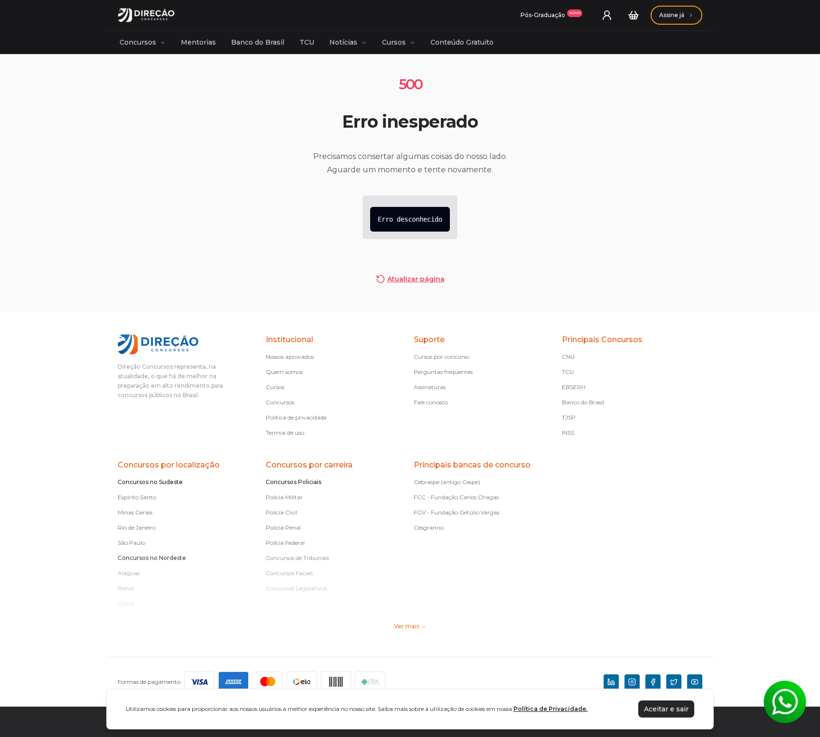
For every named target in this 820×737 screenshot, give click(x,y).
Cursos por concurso (441, 356)
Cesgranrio (429, 527)
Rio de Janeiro (137, 527)
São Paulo (131, 542)
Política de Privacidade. (550, 708)
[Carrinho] (633, 15)
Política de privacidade (296, 417)
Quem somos (284, 371)
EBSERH (574, 387)
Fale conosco (431, 402)
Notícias (343, 42)
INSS (568, 432)
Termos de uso (285, 432)
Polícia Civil (281, 512)
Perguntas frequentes (443, 371)
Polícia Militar (284, 497)
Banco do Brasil (257, 42)
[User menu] (606, 15)
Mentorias (198, 42)
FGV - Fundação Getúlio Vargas (456, 512)
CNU (568, 356)
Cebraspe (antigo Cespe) (447, 481)
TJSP (569, 417)
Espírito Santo (137, 497)
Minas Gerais (135, 512)
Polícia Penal (283, 527)
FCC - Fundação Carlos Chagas (456, 497)
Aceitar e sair (666, 709)
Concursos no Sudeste (150, 481)
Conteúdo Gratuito (462, 42)
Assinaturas (430, 387)
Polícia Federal (285, 542)
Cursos (394, 42)
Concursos (138, 42)
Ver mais (406, 626)
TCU (306, 42)
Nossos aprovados (290, 356)
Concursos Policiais (293, 481)
